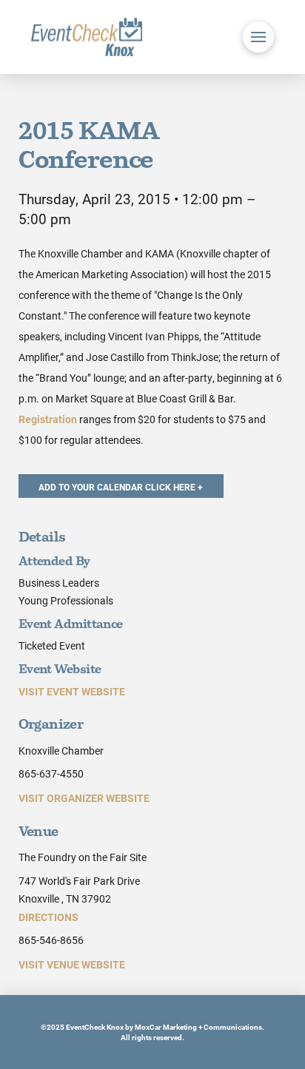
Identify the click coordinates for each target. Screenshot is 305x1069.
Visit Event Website (72, 691)
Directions (48, 917)
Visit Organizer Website (84, 798)
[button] (258, 37)
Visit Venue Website (72, 964)
